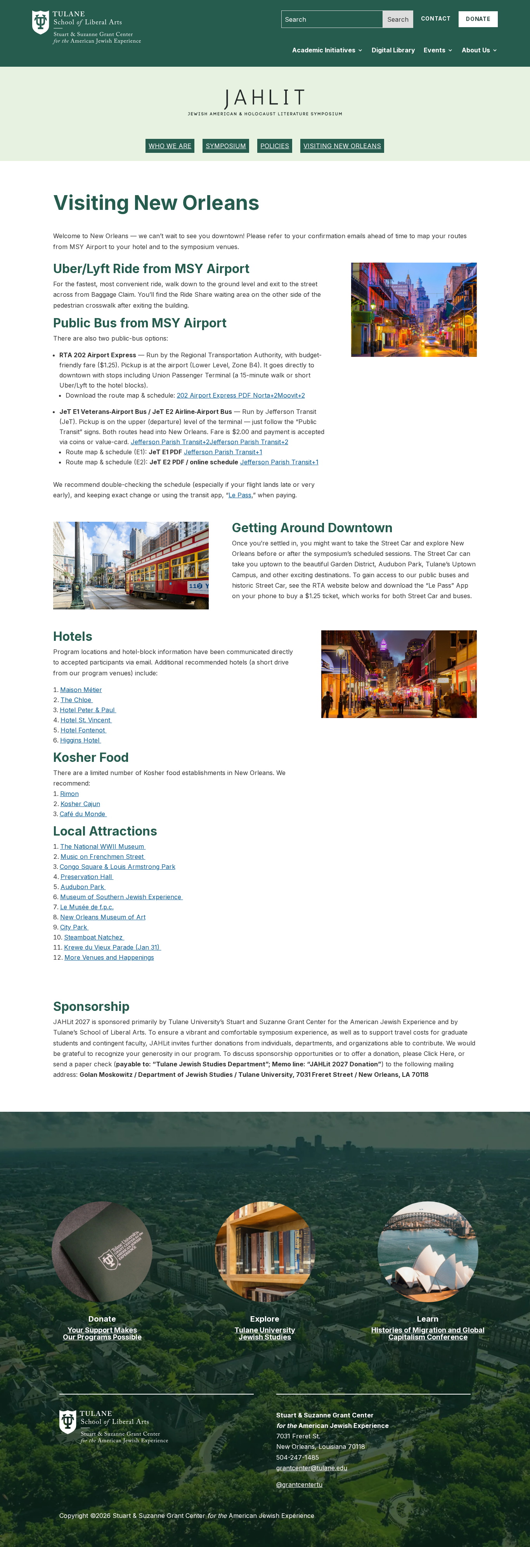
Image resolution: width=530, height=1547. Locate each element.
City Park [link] (74, 927)
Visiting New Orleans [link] (342, 146)
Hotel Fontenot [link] (84, 730)
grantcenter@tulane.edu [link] (311, 1468)
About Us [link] (476, 50)
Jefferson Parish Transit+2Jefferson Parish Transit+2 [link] (209, 442)
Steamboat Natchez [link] (94, 937)
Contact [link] (436, 19)
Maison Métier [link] (81, 690)
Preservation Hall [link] (87, 877)
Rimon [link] (69, 794)
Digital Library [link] (393, 50)
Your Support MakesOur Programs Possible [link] (102, 1333)
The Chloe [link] (77, 700)
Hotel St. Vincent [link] (86, 720)
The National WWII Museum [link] (103, 846)
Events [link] (434, 50)
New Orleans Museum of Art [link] (102, 917)
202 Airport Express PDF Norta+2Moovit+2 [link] (241, 395)
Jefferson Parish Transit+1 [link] (223, 452)
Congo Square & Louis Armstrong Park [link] (117, 866)
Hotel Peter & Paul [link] (88, 710)
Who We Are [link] (170, 146)
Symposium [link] (226, 146)
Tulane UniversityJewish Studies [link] (264, 1333)
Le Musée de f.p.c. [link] (87, 907)
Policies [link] (274, 146)
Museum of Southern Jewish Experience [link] (121, 897)
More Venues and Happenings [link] (109, 957)
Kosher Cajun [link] (80, 804)
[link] (81, 42)
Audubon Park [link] (83, 887)
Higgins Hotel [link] (80, 740)
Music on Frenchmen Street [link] (103, 856)
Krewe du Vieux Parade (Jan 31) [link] (112, 947)
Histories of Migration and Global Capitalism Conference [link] (428, 1333)
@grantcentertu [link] (299, 1484)
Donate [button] (478, 19)
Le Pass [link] (240, 495)
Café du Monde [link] (83, 814)
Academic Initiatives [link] (323, 50)
